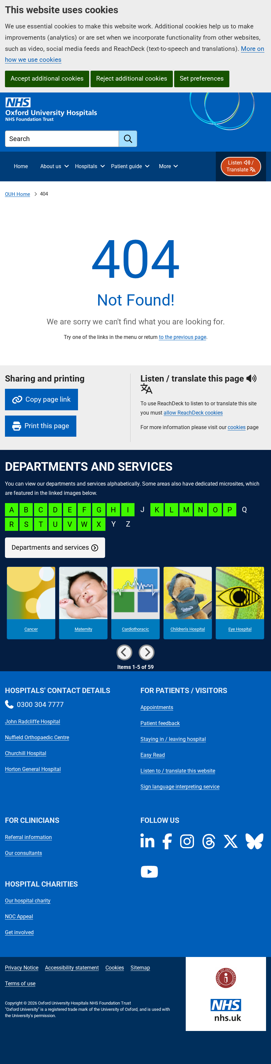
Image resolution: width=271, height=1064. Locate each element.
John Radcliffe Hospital (32, 721)
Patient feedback (160, 723)
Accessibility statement (72, 968)
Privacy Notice (21, 968)
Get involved (19, 932)
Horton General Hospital (33, 769)
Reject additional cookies (131, 78)
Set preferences (202, 78)
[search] (128, 138)
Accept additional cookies (47, 78)
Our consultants (23, 853)
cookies (237, 427)
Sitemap (140, 968)
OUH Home (17, 194)
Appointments (156, 707)
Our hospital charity (28, 901)
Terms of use (20, 983)
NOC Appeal (19, 916)
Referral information (28, 837)
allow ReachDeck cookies (193, 413)
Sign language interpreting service (179, 787)
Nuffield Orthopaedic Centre (37, 737)
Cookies (114, 968)
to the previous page (182, 337)
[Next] (147, 652)
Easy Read (152, 755)
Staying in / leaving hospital (173, 739)
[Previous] (124, 652)
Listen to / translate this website (177, 771)
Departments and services (50, 547)
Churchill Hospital (25, 753)
